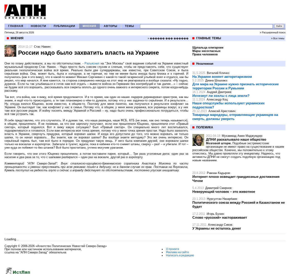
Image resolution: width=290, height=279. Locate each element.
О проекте (172, 249)
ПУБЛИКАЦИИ (64, 26)
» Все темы (277, 38)
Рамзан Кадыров (218, 173)
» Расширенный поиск (272, 32)
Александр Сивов (220, 224)
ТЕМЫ (129, 26)
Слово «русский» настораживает (219, 217)
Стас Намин (42, 46)
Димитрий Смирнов (218, 188)
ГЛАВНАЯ (15, 26)
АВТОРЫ (110, 26)
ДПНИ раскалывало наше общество (236, 139)
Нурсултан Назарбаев (222, 199)
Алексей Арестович (221, 111)
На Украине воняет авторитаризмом (222, 76)
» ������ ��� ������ (168, 38)
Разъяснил (92, 63)
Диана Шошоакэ (216, 80)
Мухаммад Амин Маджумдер (242, 135)
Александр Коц (217, 99)
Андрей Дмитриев (219, 92)
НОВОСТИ (38, 26)
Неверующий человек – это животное (223, 191)
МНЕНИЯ (89, 26)
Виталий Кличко (218, 73)
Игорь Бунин (215, 213)
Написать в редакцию (180, 255)
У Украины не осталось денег (216, 228)
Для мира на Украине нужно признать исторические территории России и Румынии (235, 86)
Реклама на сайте (177, 252)
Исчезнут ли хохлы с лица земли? (220, 96)
